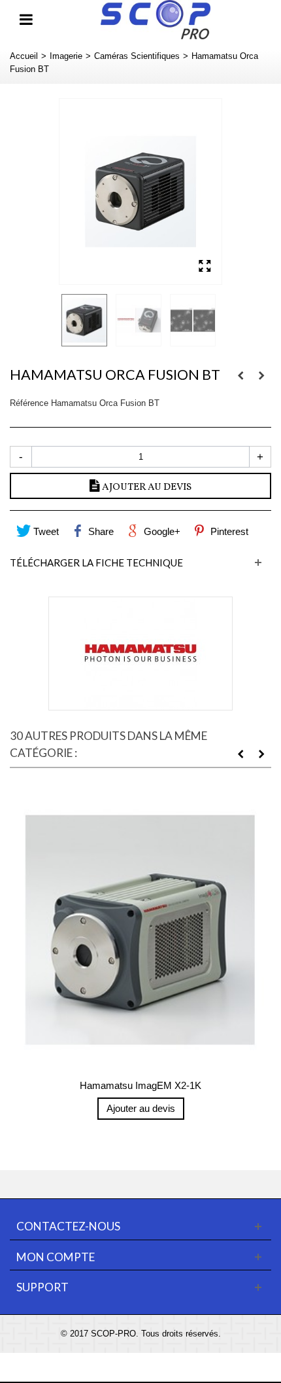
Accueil (24, 56)
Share (100, 531)
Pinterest (228, 531)
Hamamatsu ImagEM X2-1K (140, 1085)
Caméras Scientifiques (137, 56)
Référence (29, 403)
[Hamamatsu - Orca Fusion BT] (140, 191)
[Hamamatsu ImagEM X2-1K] (140, 930)
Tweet (45, 531)
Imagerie (66, 56)
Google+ (160, 531)
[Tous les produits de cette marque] (140, 653)
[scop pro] (155, 19)
